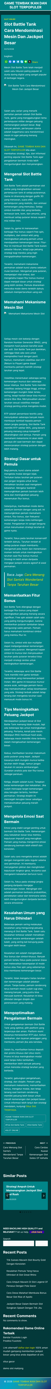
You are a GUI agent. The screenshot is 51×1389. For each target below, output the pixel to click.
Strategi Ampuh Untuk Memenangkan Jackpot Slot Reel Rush (24, 1190)
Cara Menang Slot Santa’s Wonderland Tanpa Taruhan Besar (25, 580)
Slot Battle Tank (34, 1125)
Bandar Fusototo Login (15, 1337)
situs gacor (9, 1361)
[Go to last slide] (7, 1196)
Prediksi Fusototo (12, 1341)
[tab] (20, 1212)
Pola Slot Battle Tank (14, 1125)
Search (6, 1239)
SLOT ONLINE (9, 19)
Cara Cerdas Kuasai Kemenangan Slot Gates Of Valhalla (38, 1150)
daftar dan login (26, 1347)
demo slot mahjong (13, 1368)
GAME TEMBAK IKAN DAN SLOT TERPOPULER (19, 1118)
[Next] (44, 1196)
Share (35, 62)
